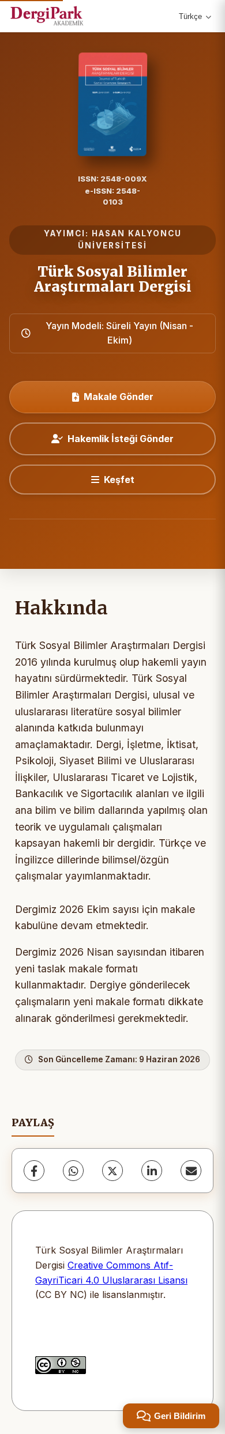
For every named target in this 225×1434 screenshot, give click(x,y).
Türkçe (190, 16)
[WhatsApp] (73, 1170)
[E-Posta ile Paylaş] (191, 1170)
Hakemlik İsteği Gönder (121, 438)
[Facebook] (34, 1170)
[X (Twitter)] (112, 1170)
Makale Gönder (118, 396)
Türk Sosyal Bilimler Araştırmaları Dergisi (113, 279)
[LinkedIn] (151, 1170)
